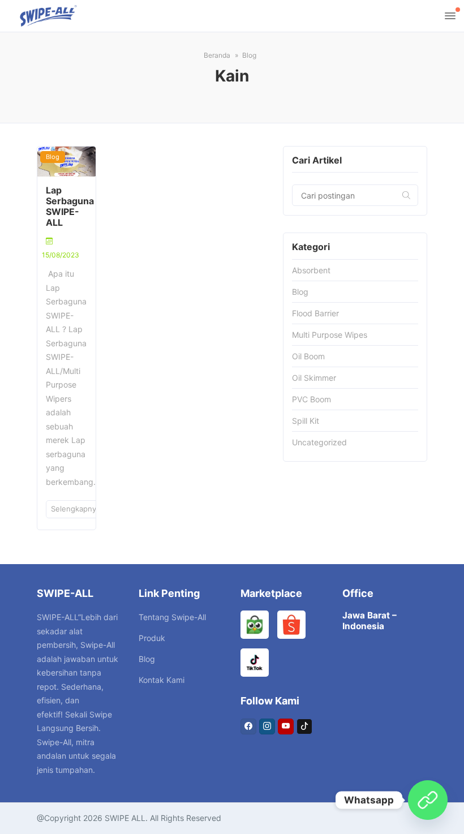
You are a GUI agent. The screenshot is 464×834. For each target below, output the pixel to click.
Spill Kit (305, 420)
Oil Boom (308, 356)
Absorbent (311, 270)
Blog (52, 157)
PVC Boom (311, 399)
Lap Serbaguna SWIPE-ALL (70, 206)
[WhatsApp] (428, 800)
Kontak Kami (161, 680)
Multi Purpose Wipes (329, 334)
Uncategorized (319, 442)
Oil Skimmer (314, 377)
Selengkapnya (76, 508)
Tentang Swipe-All (172, 617)
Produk (152, 638)
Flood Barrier (315, 313)
